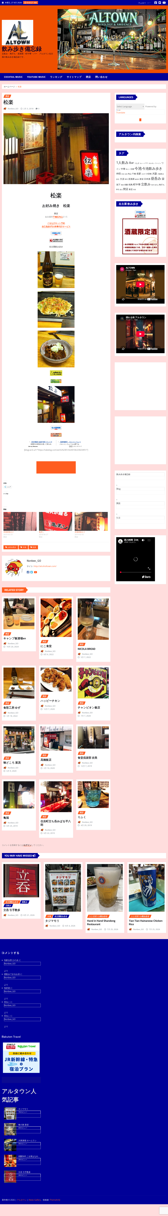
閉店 (88, 77)
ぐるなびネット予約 (56, 223)
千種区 (56, 216)
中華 (123, 168)
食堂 (131, 189)
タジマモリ (52, 920)
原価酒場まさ (8, 532)
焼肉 (122, 185)
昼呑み (156, 178)
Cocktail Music (13, 77)
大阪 (154, 173)
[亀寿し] (55, 521)
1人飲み (122, 162)
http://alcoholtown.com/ (45, 566)
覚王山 (156, 185)
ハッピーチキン (50, 700)
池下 (118, 184)
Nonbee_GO (13, 108)
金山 (121, 189)
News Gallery (35, 1199)
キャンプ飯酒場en (14, 638)
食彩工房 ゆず (12, 707)
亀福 (6, 817)
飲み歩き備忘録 (22, 48)
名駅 (138, 173)
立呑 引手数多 (11, 910)
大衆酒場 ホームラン (27, 1140)
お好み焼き (12, 547)
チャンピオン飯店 (89, 707)
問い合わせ (101, 77)
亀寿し (41, 532)
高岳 (134, 189)
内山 (61, 216)
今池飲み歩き (152, 168)
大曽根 (149, 173)
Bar (131, 163)
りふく (82, 817)
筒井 (152, 185)
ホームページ (9, 86)
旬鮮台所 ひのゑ (11, 960)
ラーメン (158, 163)
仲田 (118, 173)
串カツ (128, 169)
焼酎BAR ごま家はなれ (28, 1156)
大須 (122, 178)
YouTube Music (36, 77)
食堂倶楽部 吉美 (87, 757)
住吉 (126, 174)
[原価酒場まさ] (20, 521)
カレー (142, 163)
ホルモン (152, 163)
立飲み (146, 184)
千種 (134, 173)
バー (146, 163)
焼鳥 (131, 184)
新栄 (142, 179)
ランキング (56, 77)
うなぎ (136, 163)
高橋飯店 (46, 759)
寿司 (126, 179)
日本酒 (147, 179)
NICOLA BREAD (86, 648)
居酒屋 (131, 179)
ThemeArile (55, 1199)
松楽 (20, 86)
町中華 (137, 184)
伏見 (122, 174)
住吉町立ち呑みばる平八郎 (56, 823)
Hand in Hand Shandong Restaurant (101, 922)
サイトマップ (74, 77)
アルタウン (22, 1199)
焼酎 (126, 184)
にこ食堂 (46, 646)
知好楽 (7, 988)
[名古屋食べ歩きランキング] (140, 216)
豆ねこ (7, 1002)
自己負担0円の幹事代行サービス (56, 226)
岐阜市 (137, 179)
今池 (24, 547)
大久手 (144, 174)
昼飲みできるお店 (12, 974)
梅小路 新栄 (23, 1124)
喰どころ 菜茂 (12, 762)
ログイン (27, 845)
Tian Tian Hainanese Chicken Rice (145, 922)
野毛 (117, 189)
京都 (132, 169)
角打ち (162, 184)
